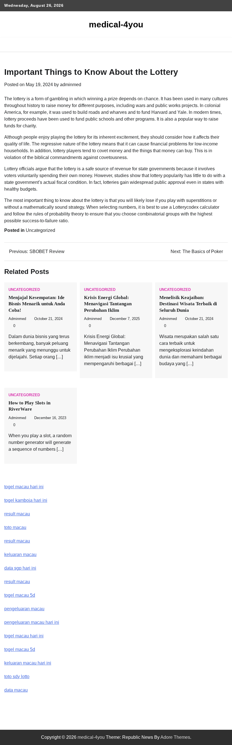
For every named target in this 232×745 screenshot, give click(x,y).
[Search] (223, 44)
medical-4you (116, 24)
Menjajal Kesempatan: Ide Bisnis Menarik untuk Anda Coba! (36, 304)
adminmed (70, 84)
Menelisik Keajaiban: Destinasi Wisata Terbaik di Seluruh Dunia (188, 304)
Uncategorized (40, 230)
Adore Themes (175, 737)
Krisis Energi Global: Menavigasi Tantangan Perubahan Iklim (108, 304)
